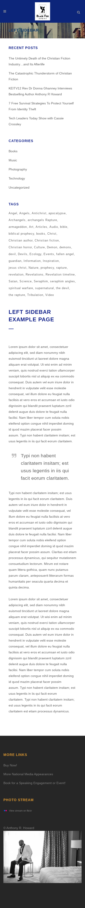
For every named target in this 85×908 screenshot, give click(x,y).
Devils (22, 254)
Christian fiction (47, 240)
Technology (17, 178)
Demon (52, 247)
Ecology (35, 254)
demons (65, 247)
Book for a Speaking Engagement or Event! (34, 783)
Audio (53, 227)
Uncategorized (19, 187)
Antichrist (39, 213)
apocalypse (57, 213)
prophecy (47, 267)
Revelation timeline (60, 274)
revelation (16, 274)
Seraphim (41, 281)
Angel (13, 213)
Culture (39, 247)
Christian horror (20, 247)
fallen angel (65, 254)
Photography (18, 169)
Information (32, 261)
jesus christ (18, 267)
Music (13, 160)
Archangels (17, 220)
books (40, 233)
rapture (61, 267)
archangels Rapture (42, 220)
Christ (51, 233)
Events (49, 254)
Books (13, 151)
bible (63, 227)
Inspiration (51, 261)
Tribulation (35, 295)
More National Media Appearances (28, 774)
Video (49, 295)
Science (25, 281)
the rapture (17, 295)
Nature (34, 267)
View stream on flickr (20, 810)
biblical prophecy (21, 233)
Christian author (21, 240)
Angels (24, 213)
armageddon (18, 227)
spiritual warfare (21, 288)
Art (31, 227)
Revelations (35, 274)
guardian (15, 261)
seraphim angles (62, 281)
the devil (62, 288)
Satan (13, 281)
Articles (41, 227)
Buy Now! (10, 765)
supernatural (44, 288)
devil (12, 254)
